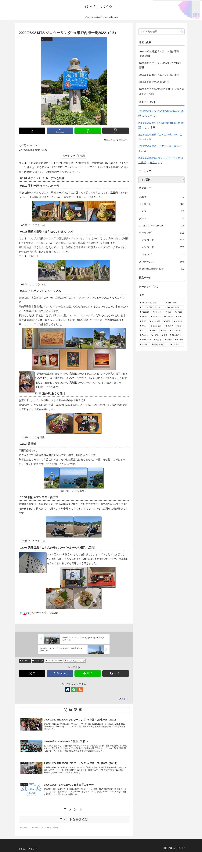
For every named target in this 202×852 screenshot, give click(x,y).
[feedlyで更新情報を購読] (74, 689)
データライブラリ (149, 286)
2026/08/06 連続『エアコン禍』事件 (159, 74)
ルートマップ (70, 155)
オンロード (26, 661)
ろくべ (148, 115)
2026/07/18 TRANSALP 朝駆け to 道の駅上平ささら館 (161, 91)
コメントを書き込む (74, 819)
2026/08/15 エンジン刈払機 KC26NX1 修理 (160, 65)
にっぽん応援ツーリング (76, 661)
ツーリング (39, 661)
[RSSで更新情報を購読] (80, 689)
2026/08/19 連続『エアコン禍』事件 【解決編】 (159, 53)
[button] (115, 131)
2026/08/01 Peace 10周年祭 (154, 82)
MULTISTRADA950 (55, 661)
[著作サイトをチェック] (67, 689)
